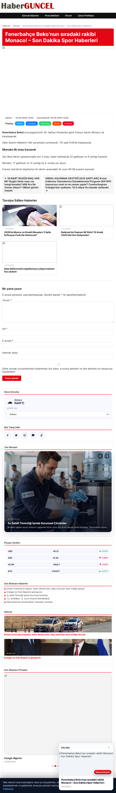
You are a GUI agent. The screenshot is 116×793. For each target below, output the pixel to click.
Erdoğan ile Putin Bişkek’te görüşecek (24, 592)
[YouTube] (33, 435)
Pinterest (68, 123)
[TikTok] (41, 435)
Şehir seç (12, 408)
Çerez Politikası (86, 15)
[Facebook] (7, 435)
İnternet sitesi (10, 352)
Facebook (31, 123)
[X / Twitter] (16, 435)
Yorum (7, 300)
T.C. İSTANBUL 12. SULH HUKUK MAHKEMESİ (27, 598)
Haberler (6, 26)
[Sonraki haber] (106, 456)
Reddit (57, 123)
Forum (68, 15)
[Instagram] (24, 435)
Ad (4, 328)
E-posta (7, 340)
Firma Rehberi (52, 15)
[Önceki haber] (100, 456)
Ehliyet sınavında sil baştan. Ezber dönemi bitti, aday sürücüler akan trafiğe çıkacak (45, 588)
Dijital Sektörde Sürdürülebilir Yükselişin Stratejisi (29, 602)
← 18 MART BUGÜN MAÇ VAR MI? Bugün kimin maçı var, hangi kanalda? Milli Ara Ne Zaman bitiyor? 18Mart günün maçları (21, 184)
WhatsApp (45, 123)
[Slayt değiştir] (52, 766)
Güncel (16, 26)
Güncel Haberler (30, 15)
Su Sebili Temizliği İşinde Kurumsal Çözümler (27, 595)
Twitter (20, 123)
